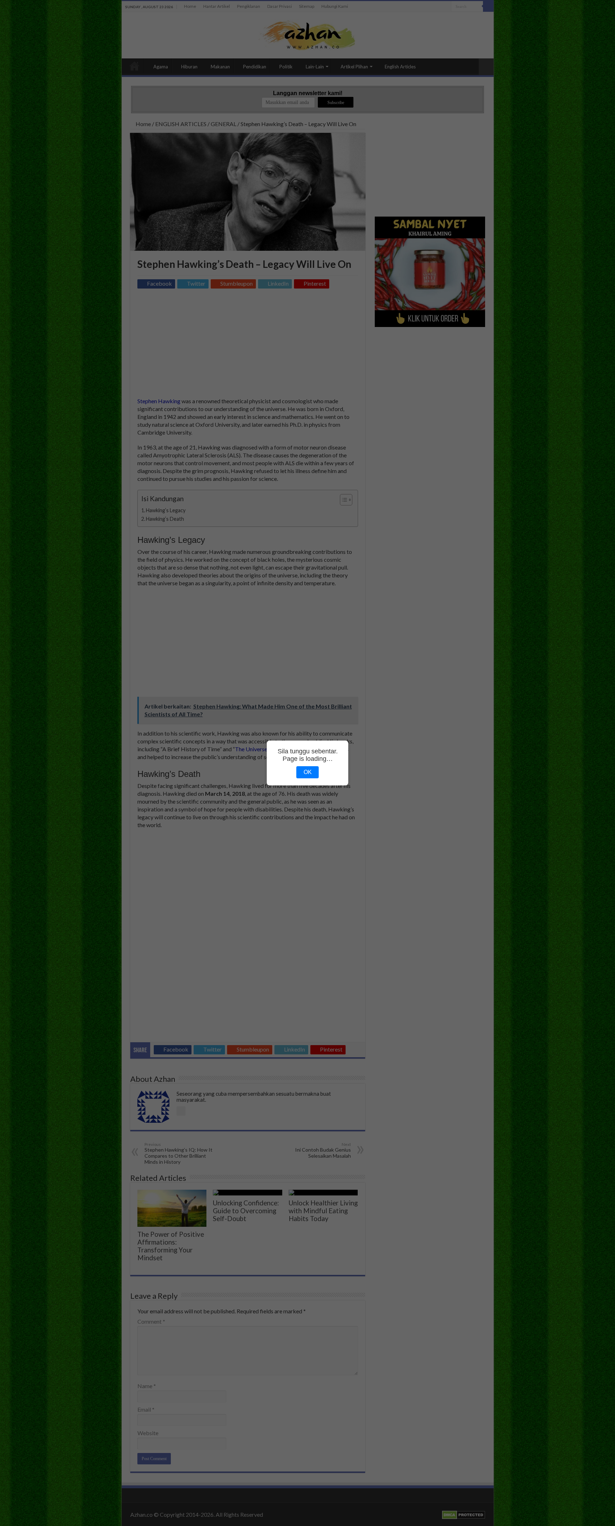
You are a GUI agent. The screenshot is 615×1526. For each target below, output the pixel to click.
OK (308, 772)
